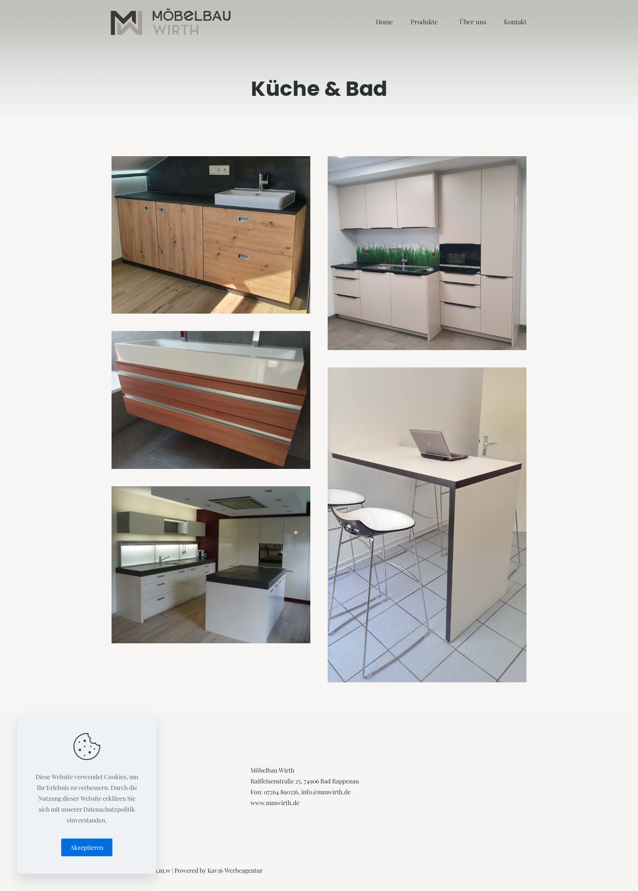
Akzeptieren (86, 847)
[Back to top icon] (595, 872)
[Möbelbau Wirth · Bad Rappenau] (171, 21)
